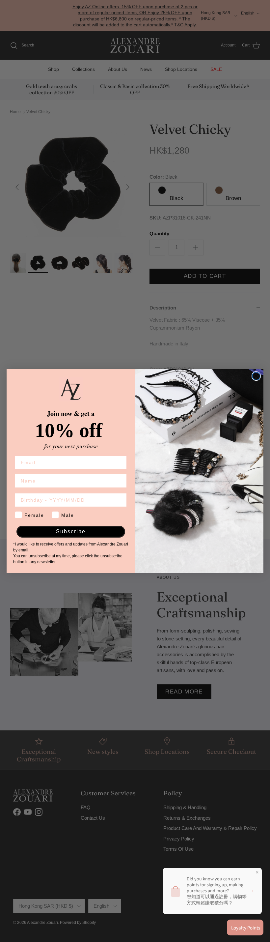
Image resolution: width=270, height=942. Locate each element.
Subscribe (71, 531)
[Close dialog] (256, 376)
